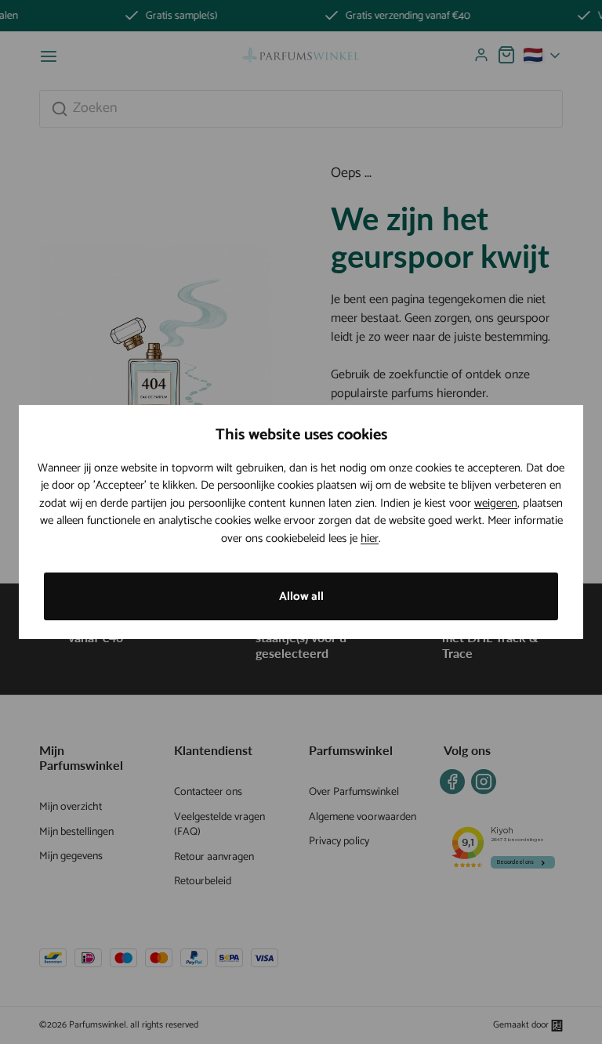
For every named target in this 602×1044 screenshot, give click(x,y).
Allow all (301, 596)
